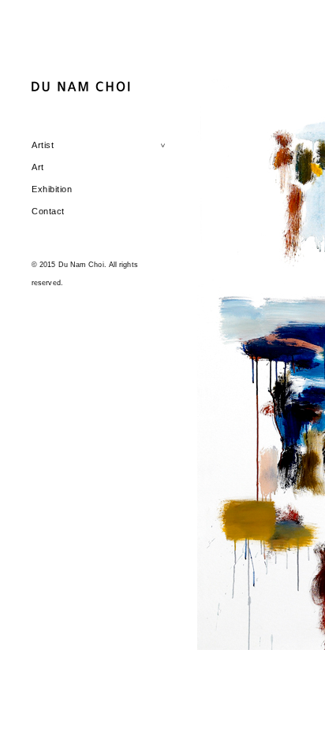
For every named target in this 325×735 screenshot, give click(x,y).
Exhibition (52, 189)
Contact (48, 211)
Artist (43, 145)
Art (38, 167)
